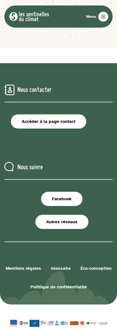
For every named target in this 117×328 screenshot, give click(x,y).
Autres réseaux (62, 222)
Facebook (62, 199)
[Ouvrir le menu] (97, 16)
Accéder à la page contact (48, 121)
